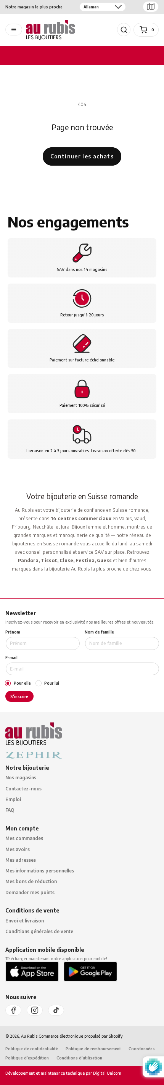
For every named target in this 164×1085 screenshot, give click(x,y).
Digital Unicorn (106, 1072)
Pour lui (51, 683)
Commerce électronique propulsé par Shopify (81, 1035)
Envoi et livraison (24, 921)
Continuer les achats (82, 156)
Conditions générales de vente (39, 931)
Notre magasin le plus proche (34, 6)
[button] (124, 30)
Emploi (13, 799)
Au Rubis (29, 1035)
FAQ (9, 810)
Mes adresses (20, 860)
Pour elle (22, 683)
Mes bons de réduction (31, 881)
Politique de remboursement (93, 1048)
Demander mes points (30, 892)
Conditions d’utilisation (79, 1057)
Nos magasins (20, 777)
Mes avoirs (17, 849)
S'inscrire (19, 696)
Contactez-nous (23, 789)
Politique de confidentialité (31, 1048)
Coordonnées (142, 1048)
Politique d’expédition (27, 1057)
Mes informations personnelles (39, 871)
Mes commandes (24, 838)
